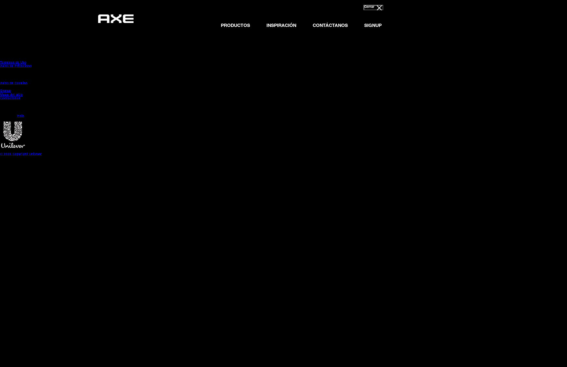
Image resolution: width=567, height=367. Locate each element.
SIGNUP (373, 26)
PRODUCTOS (235, 26)
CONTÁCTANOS (330, 26)
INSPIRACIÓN (281, 26)
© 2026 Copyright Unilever (21, 154)
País (20, 116)
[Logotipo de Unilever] (13, 147)
